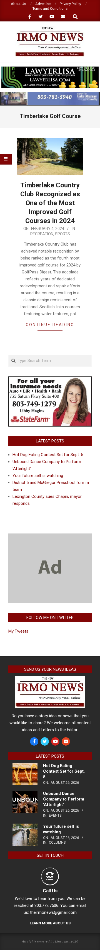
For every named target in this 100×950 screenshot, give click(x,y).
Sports (62, 234)
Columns (57, 842)
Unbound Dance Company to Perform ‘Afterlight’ (63, 799)
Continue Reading (50, 324)
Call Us (50, 890)
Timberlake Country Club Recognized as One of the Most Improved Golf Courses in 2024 (50, 203)
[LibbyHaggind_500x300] (50, 379)
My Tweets (18, 631)
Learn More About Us (50, 923)
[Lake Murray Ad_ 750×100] (50, 94)
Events (55, 815)
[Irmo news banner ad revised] (50, 69)
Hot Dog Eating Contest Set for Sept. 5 (47, 454)
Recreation (41, 234)
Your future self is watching (37, 475)
